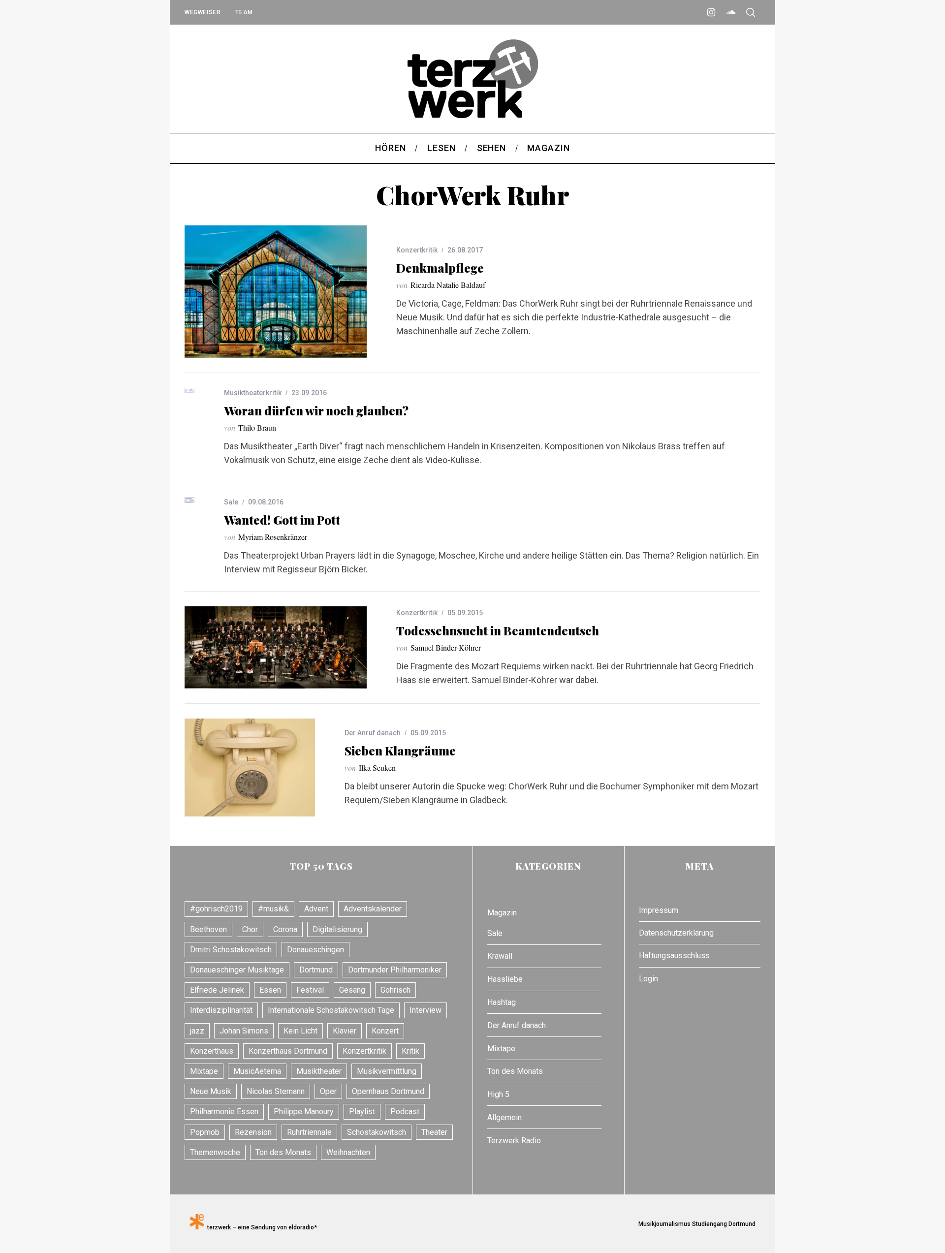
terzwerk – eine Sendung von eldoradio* (260, 1227)
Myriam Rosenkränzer (272, 537)
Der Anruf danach (373, 733)
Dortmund (316, 969)
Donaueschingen (315, 949)
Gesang (352, 990)
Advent (316, 908)
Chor (250, 929)
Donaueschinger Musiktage (237, 969)
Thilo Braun (257, 427)
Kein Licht (300, 1030)
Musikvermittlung (386, 1071)
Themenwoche (215, 1152)
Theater (434, 1132)
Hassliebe (505, 979)
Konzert (385, 1030)
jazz (197, 1030)
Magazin (502, 912)
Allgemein (504, 1117)
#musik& (273, 908)
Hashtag (501, 1002)
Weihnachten (348, 1152)
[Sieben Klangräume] (250, 767)
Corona (285, 929)
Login (648, 978)
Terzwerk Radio (514, 1140)
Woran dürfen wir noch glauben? (316, 410)
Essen (270, 990)
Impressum (658, 910)
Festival (310, 990)
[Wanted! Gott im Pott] (189, 500)
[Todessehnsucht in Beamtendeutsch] (276, 647)
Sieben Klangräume (400, 750)
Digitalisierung (337, 929)
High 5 (498, 1094)
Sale (231, 502)
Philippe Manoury (304, 1111)
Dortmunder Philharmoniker (394, 969)
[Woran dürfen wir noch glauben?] (189, 390)
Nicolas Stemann (276, 1091)
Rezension (253, 1132)
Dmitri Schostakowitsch (231, 949)
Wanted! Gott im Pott (282, 520)
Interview (425, 1010)
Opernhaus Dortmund (388, 1091)
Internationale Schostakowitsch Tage (331, 1010)
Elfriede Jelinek (217, 990)
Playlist (362, 1111)
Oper (328, 1091)
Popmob (205, 1132)
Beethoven (208, 929)
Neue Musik (210, 1091)
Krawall (499, 956)
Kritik (410, 1051)
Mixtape (204, 1071)
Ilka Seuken (377, 767)
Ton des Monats (283, 1152)
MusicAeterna (257, 1071)
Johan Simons (244, 1030)
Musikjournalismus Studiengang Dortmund (695, 1224)
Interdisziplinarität (221, 1010)
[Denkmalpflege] (276, 291)
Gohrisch (395, 990)
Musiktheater (319, 1071)
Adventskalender (373, 908)
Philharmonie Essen (224, 1111)
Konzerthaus (211, 1051)
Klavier (344, 1030)
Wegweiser (202, 12)
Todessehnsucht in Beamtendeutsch (497, 630)
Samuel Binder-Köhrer (445, 647)
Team (243, 12)
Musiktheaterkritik (253, 393)
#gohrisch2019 (216, 908)
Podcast (404, 1111)
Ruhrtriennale (309, 1132)
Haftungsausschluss (674, 955)
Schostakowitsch (376, 1132)
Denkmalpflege (440, 268)
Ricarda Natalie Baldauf (447, 285)
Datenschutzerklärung (676, 933)
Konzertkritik (417, 250)
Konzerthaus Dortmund (288, 1051)
